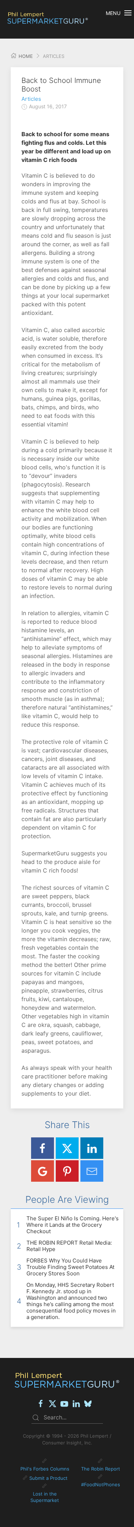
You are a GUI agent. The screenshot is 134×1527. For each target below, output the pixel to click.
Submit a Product (48, 1478)
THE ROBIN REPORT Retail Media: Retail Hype (69, 1245)
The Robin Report (100, 1469)
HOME (25, 56)
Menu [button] (113, 13)
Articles (31, 98)
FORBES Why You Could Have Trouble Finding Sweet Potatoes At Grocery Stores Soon (70, 1267)
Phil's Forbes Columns (44, 1469)
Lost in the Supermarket (44, 1497)
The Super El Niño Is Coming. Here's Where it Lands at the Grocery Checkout (72, 1225)
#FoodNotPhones (100, 1484)
